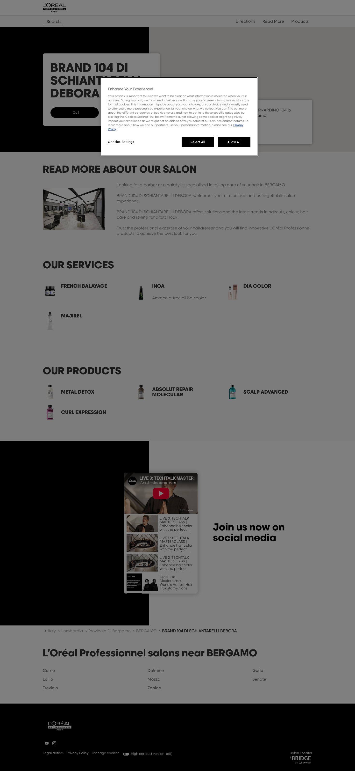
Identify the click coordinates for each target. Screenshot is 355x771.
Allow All (234, 142)
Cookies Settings (121, 142)
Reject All (198, 142)
